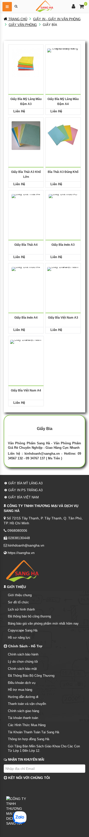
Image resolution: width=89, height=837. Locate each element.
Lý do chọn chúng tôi (23, 661)
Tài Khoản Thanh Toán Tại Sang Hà (33, 732)
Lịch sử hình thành (21, 609)
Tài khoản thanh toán (23, 718)
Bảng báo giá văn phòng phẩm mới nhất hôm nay (43, 623)
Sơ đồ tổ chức (18, 602)
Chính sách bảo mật (22, 669)
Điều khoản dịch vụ (21, 683)
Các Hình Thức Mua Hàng (26, 725)
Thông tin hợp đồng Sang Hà (28, 739)
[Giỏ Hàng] (81, 7)
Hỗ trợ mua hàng (20, 690)
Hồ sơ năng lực (19, 637)
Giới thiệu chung (20, 595)
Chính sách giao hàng (23, 711)
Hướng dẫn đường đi (23, 697)
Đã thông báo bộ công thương (29, 616)
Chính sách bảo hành (23, 654)
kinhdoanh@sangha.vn (42, 453)
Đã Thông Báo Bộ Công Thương (31, 675)
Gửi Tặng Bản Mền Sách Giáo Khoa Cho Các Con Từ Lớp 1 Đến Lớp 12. (44, 748)
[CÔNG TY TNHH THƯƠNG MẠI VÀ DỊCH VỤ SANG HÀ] (44, 6)
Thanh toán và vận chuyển (27, 704)
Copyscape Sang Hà (22, 630)
